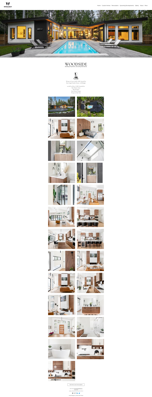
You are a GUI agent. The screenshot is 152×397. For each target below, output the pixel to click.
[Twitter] (79, 393)
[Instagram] (73, 393)
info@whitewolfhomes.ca (78, 388)
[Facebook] (75, 393)
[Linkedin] (77, 393)
